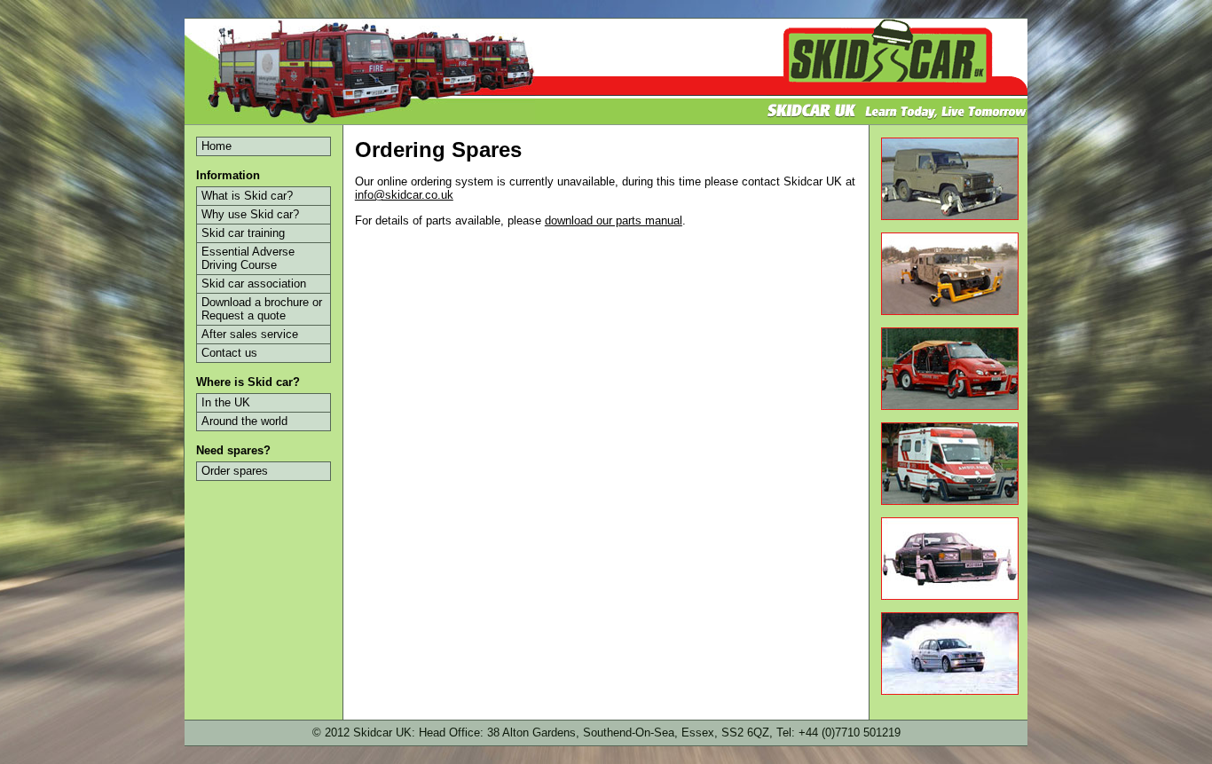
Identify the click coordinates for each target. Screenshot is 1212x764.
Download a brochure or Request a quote (261, 308)
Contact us (229, 352)
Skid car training (243, 233)
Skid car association (253, 283)
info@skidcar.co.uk (404, 194)
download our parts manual (613, 220)
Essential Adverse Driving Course (248, 258)
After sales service (249, 334)
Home (216, 146)
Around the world (244, 421)
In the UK (225, 402)
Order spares (234, 470)
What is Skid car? (247, 195)
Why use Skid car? (250, 214)
